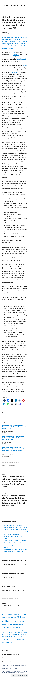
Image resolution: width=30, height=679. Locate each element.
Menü (5, 10)
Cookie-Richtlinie (20, 672)
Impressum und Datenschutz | (11, 658)
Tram (23, 639)
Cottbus (12, 621)
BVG (7, 621)
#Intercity (16, 54)
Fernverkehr (20, 624)
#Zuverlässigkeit (21, 59)
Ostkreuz (20, 632)
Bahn (19, 614)
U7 (3, 642)
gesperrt (19, 627)
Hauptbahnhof (15, 630)
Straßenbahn (11, 639)
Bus (3, 621)
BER (19, 617)
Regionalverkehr (15, 634)
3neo (17, 464)
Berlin (24, 617)
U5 (25, 639)
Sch (3, 636)
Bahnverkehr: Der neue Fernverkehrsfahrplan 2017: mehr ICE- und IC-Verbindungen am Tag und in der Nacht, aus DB (14, 438)
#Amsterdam (13, 72)
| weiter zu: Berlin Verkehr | (10, 654)
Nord (15, 632)
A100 (3, 614)
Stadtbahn (21, 636)
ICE (26, 464)
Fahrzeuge (12, 464)
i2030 (22, 630)
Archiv (4, 603)
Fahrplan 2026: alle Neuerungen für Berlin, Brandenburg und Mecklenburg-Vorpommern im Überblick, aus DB (14, 427)
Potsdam (5, 634)
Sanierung (23, 634)
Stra (3, 639)
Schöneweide (15, 636)
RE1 (9, 634)
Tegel (19, 639)
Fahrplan (4, 624)
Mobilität (4, 632)
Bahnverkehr (5, 464)
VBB (6, 642)
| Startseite (5, 650)
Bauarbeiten (12, 617)
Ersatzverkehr (21, 621)
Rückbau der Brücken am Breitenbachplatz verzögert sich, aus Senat (15, 536)
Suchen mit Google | (8, 662)
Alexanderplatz (9, 614)
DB (15, 621)
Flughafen (7, 627)
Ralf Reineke (7, 462)
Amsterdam (22, 464)
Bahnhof (23, 614)
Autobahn (15, 614)
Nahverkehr (10, 632)
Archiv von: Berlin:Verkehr (14, 5)
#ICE (13, 52)
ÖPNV (10, 642)
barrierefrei (4, 617)
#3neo (25, 65)
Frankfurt (15, 627)
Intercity (4, 465)
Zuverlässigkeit (11, 465)
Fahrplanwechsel (12, 624)
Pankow (25, 632)
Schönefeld (8, 637)
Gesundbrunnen (6, 630)
